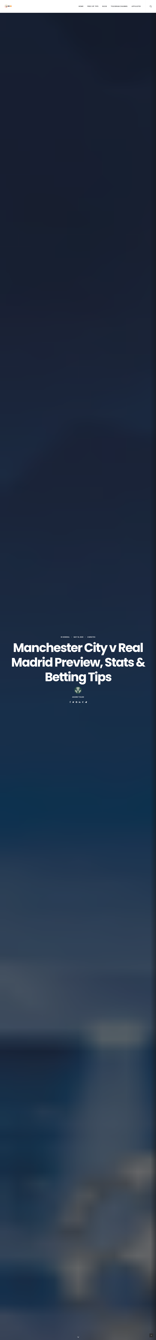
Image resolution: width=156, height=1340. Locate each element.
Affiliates (136, 6)
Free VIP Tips (92, 6)
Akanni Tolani (78, 697)
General (66, 637)
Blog (104, 6)
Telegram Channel (119, 6)
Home (81, 6)
